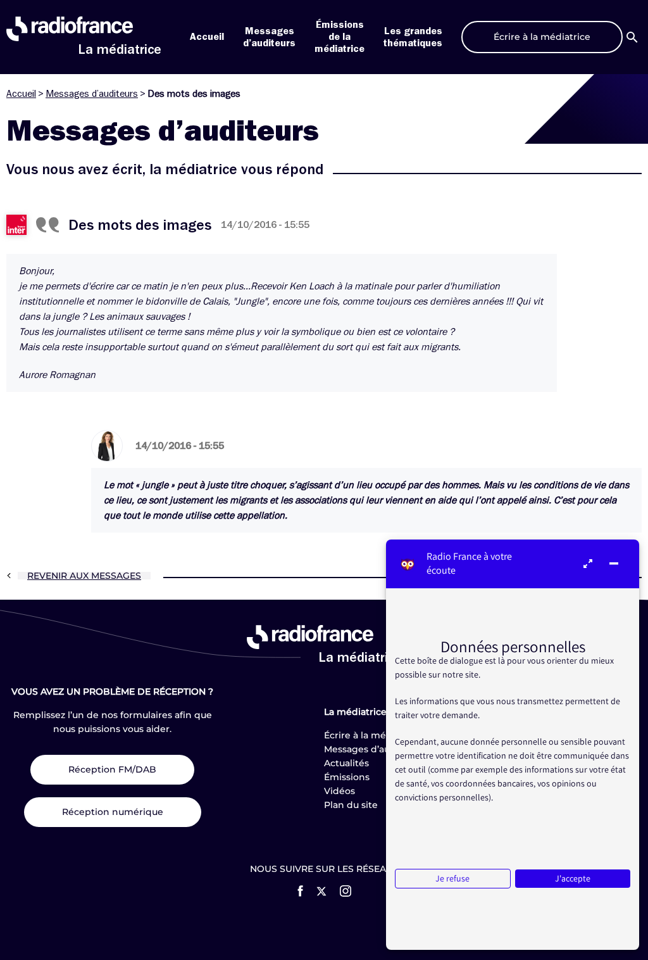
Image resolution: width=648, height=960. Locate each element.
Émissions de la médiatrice (339, 37)
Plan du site (351, 805)
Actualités (346, 763)
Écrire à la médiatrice (372, 735)
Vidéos (339, 791)
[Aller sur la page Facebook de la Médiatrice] (300, 891)
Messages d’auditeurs (92, 94)
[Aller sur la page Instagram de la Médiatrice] (345, 891)
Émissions (347, 777)
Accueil (207, 37)
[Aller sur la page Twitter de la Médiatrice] (321, 891)
